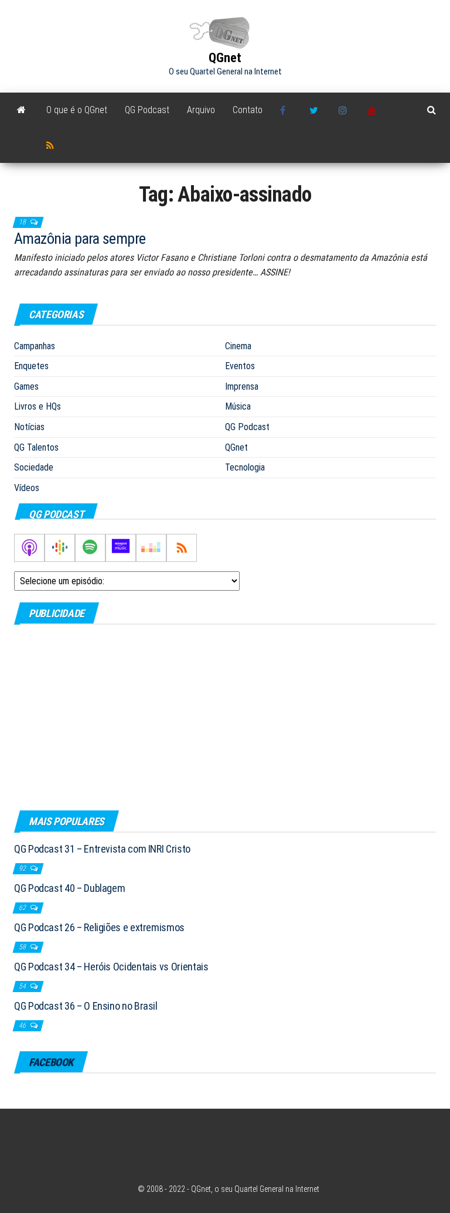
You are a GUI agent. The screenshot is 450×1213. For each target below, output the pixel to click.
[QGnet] (21, 110)
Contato (247, 109)
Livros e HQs (37, 406)
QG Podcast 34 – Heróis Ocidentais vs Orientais (111, 966)
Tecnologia (245, 467)
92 (23, 868)
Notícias (29, 426)
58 (23, 947)
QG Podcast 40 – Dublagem (69, 888)
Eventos (240, 366)
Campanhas (34, 346)
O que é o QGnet (76, 109)
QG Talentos (36, 447)
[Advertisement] (225, 717)
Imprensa (241, 386)
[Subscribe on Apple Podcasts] (29, 548)
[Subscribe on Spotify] (90, 548)
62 (23, 908)
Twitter (315, 110)
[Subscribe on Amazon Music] (120, 548)
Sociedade (33, 467)
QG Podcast (147, 109)
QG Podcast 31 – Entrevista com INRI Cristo (102, 849)
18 (23, 222)
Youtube (373, 110)
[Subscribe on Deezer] (151, 548)
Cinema (238, 346)
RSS (52, 145)
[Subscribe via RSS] (181, 548)
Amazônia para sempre (80, 238)
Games (26, 386)
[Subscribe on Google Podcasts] (60, 548)
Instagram (344, 110)
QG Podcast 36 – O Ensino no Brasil (86, 1006)
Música (238, 406)
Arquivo (201, 109)
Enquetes (31, 366)
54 (23, 986)
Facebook (286, 110)
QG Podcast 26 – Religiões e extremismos (99, 927)
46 (23, 1025)
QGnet (225, 57)
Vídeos (26, 487)
